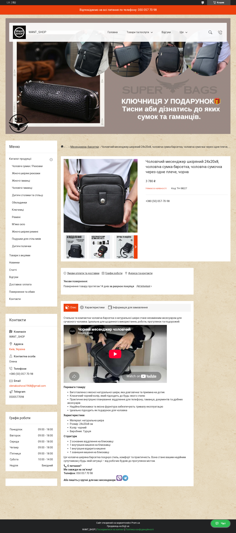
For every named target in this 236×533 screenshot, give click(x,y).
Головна (113, 32)
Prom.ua (135, 523)
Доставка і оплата (20, 284)
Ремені (16, 217)
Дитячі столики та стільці (27, 195)
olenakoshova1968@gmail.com (27, 385)
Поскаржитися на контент (110, 529)
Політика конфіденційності (140, 529)
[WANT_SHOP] (19, 32)
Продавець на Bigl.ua (118, 526)
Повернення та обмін (22, 291)
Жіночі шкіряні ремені (25, 231)
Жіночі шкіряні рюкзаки (26, 173)
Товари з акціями (19, 255)
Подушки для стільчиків (26, 238)
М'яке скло (18, 224)
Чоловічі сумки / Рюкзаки (27, 166)
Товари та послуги (138, 32)
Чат (223, 523)
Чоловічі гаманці (22, 187)
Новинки (14, 262)
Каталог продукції (20, 158)
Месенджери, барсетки (84, 146)
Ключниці (18, 209)
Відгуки (166, 32)
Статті (13, 269)
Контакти (15, 299)
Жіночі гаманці (21, 180)
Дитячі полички (21, 246)
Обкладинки (19, 202)
